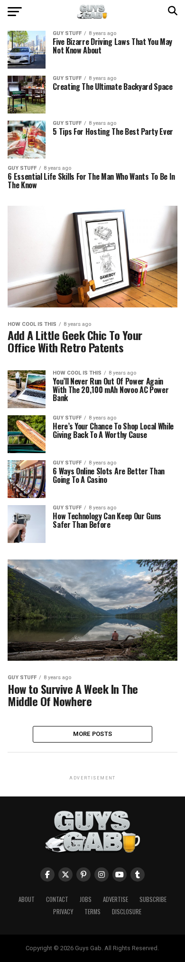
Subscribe (152, 899)
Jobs (86, 899)
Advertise (115, 899)
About (26, 899)
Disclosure (126, 911)
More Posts (92, 733)
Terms (92, 911)
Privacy (63, 911)
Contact (57, 899)
